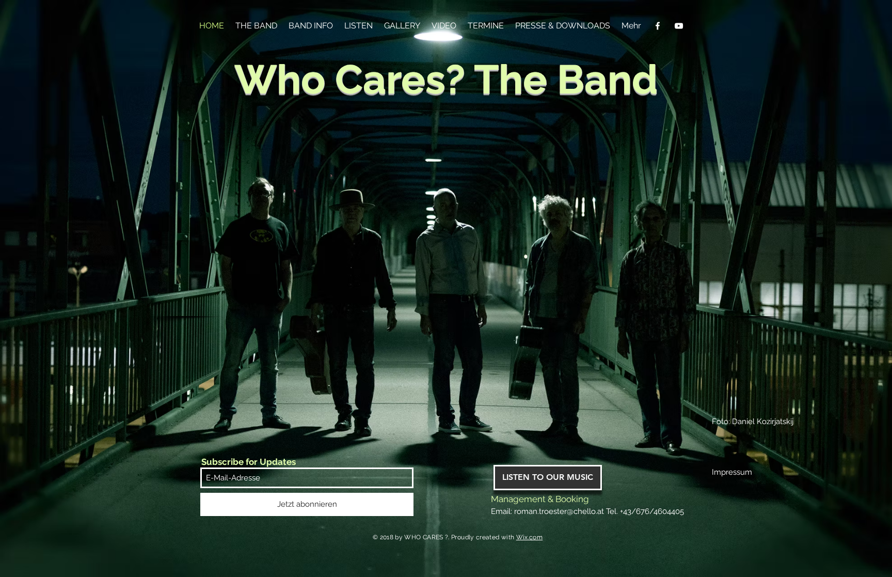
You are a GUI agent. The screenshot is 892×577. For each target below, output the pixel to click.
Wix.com (529, 537)
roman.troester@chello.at (559, 511)
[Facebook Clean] (657, 26)
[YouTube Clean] (679, 26)
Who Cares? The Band (446, 79)
